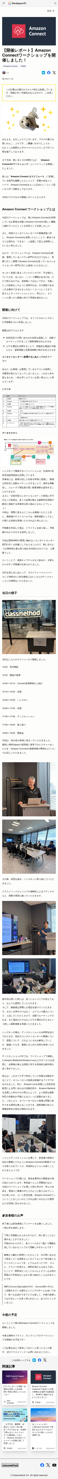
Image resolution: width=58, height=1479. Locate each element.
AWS (24, 66)
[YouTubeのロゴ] (54, 1465)
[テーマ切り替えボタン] (55, 3)
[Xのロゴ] (48, 1465)
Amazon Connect (11, 66)
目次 (49, 10)
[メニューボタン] (3, 3)
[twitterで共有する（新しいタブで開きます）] (54, 72)
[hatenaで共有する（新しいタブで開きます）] (43, 72)
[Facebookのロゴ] (42, 1465)
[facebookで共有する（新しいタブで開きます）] (48, 72)
